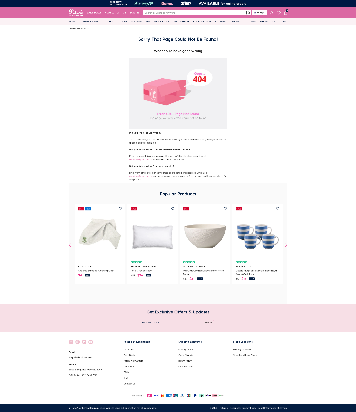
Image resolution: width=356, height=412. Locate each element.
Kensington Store (242, 349)
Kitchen (123, 22)
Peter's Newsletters (133, 360)
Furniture (236, 22)
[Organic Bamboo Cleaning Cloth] (100, 236)
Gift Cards (250, 22)
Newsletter (112, 12)
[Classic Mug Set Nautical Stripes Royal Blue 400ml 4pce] (257, 236)
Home (72, 28)
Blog (126, 378)
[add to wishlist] (120, 208)
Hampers (264, 22)
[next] (285, 245)
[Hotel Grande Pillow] (152, 236)
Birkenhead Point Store (245, 355)
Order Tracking (186, 355)
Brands (73, 22)
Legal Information (267, 408)
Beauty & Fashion (202, 22)
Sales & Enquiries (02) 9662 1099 (85, 369)
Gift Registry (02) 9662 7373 (83, 375)
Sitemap (282, 408)
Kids (148, 22)
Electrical (110, 22)
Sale (284, 22)
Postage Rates (185, 349)
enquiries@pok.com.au (140, 159)
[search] (249, 12)
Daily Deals (94, 12)
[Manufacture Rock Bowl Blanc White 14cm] (205, 236)
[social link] (71, 342)
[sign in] (271, 13)
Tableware (136, 22)
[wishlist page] (279, 12)
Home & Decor (161, 22)
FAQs (126, 372)
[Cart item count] (285, 13)
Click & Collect (185, 366)
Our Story (129, 366)
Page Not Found (82, 28)
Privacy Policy (249, 408)
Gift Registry (131, 12)
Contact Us (129, 383)
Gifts (275, 22)
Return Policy (185, 360)
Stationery (221, 22)
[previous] (71, 245)
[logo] (76, 12)
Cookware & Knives (91, 22)
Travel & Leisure (181, 22)
